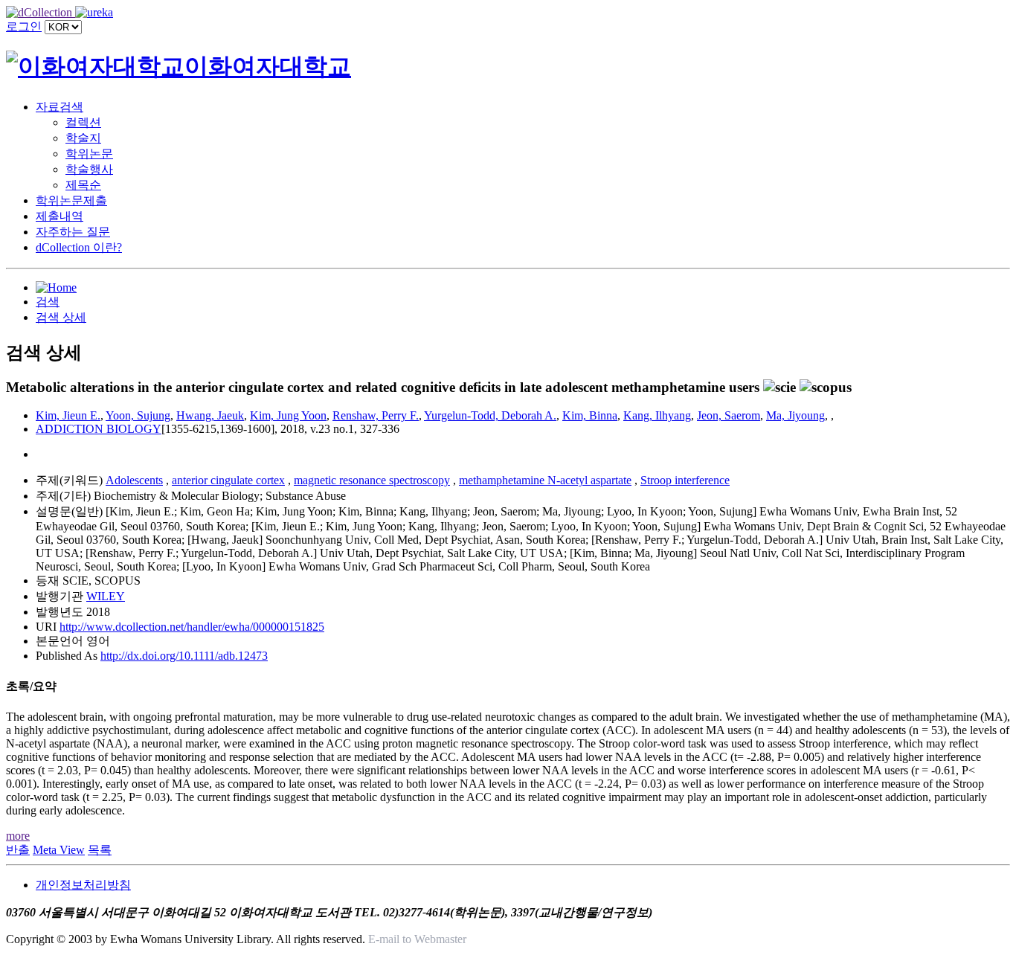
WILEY (105, 596)
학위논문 (89, 153)
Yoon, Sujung (138, 415)
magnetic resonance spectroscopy (372, 480)
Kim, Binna (589, 415)
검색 (48, 301)
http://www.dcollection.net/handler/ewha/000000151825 (192, 626)
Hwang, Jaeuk (210, 415)
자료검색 (59, 106)
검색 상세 (61, 317)
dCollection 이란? (79, 247)
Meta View (59, 849)
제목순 (83, 185)
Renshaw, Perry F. (375, 415)
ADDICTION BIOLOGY (98, 428)
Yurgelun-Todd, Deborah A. (490, 415)
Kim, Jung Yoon (288, 415)
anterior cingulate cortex (228, 480)
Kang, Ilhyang (657, 415)
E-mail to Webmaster (417, 939)
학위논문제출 (71, 200)
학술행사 (89, 169)
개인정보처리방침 (83, 884)
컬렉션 (83, 122)
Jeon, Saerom (728, 415)
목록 (100, 849)
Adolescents (134, 480)
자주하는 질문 (73, 231)
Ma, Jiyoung (795, 415)
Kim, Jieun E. (68, 415)
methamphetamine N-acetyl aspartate (545, 480)
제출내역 (59, 216)
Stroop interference (685, 480)
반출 (18, 849)
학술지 (83, 138)
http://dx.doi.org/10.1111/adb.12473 (184, 655)
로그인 (24, 26)
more (18, 835)
